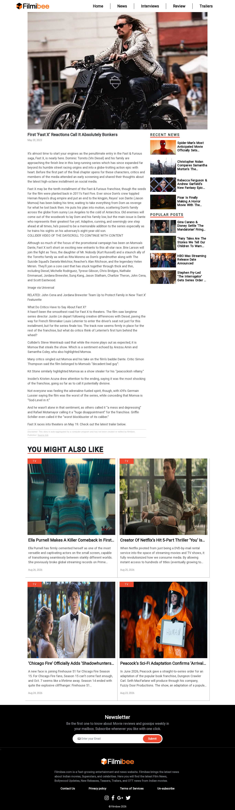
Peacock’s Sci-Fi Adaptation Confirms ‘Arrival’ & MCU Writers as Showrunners (162, 663)
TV (34, 461)
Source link (43, 435)
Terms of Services (132, 788)
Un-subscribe (165, 788)
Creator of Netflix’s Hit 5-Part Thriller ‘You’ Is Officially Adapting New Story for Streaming (161, 540)
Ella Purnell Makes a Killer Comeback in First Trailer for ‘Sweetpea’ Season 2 (69, 540)
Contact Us (68, 788)
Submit (152, 738)
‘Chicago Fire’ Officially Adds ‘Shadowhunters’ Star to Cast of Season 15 (70, 663)
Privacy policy (97, 788)
